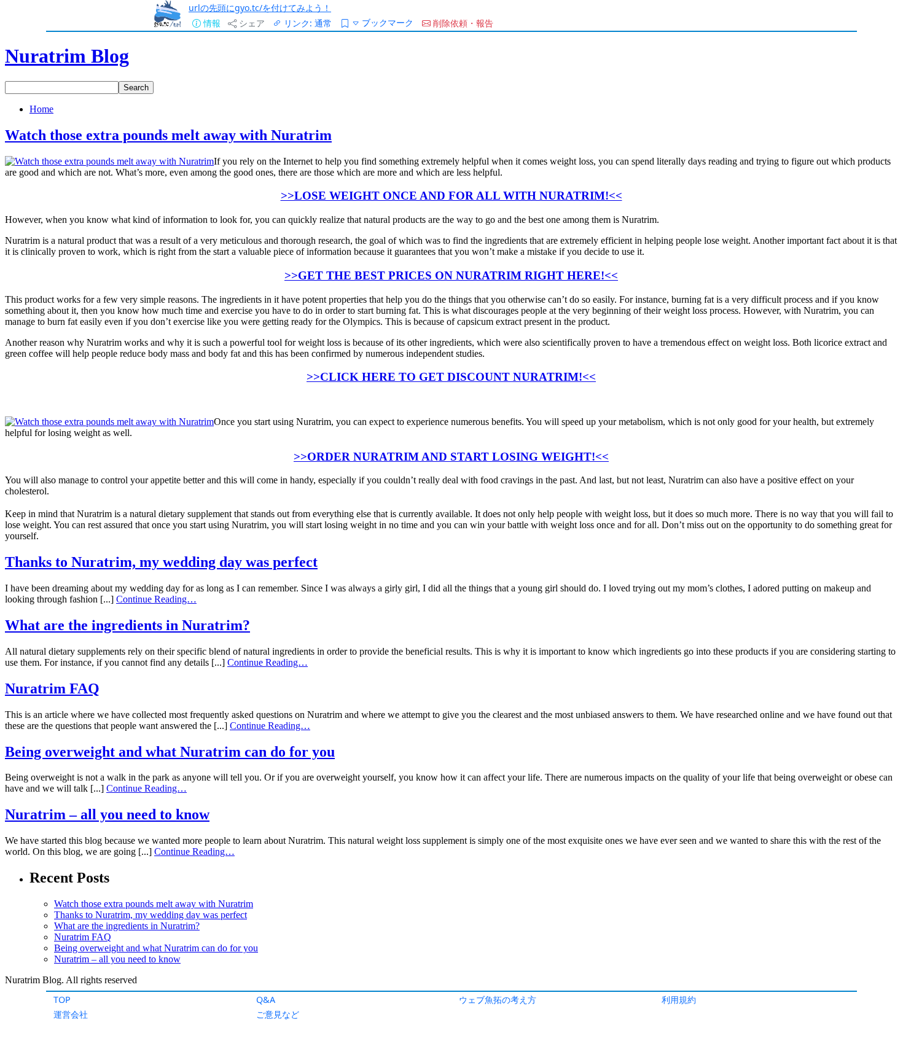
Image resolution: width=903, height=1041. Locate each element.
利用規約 (679, 999)
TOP (62, 999)
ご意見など (277, 1014)
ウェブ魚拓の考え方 (497, 999)
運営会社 (70, 1014)
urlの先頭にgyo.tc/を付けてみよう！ (260, 8)
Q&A (265, 999)
